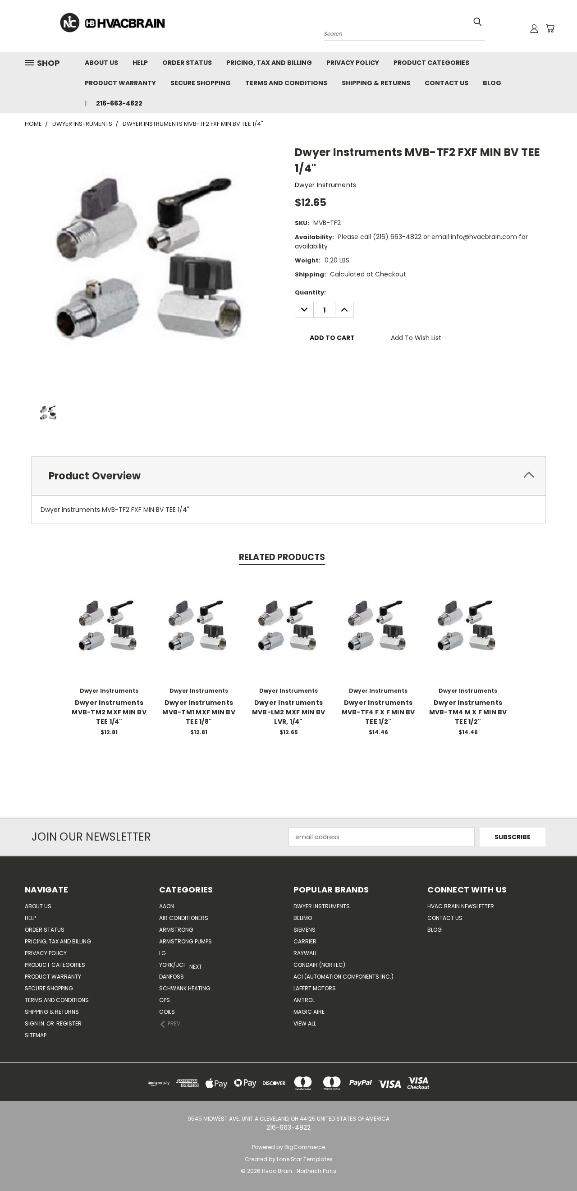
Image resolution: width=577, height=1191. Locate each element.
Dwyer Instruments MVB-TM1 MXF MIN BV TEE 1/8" (198, 712)
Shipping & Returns (376, 82)
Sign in (35, 1023)
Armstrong (176, 929)
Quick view (109, 617)
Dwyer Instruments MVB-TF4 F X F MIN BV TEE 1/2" (378, 712)
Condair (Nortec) (319, 965)
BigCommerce (304, 1147)
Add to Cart (109, 634)
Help (140, 62)
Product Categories (431, 62)
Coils (167, 1012)
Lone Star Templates (305, 1159)
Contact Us (446, 82)
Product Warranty (120, 82)
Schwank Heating (185, 988)
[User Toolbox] (534, 28)
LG (162, 953)
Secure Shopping (200, 82)
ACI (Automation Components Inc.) (343, 976)
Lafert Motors (314, 988)
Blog (492, 82)
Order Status (187, 62)
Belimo (302, 918)
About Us (101, 62)
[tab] (288, 476)
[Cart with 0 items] (549, 28)
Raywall (305, 953)
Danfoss (171, 976)
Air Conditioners (183, 918)
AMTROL (304, 1000)
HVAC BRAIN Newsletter (460, 906)
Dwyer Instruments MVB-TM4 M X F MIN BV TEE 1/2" (468, 712)
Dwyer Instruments (321, 906)
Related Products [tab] (282, 557)
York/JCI (172, 965)
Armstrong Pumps (185, 941)
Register (69, 1023)
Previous (553, 1163)
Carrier (304, 941)
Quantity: (310, 292)
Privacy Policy (352, 62)
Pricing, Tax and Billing (269, 62)
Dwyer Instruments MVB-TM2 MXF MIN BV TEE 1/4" (109, 712)
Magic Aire (309, 1012)
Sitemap (35, 1035)
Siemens (304, 929)
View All (304, 1023)
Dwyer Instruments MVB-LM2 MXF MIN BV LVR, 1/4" (288, 712)
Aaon (166, 906)
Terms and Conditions (286, 82)
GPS (164, 1000)
